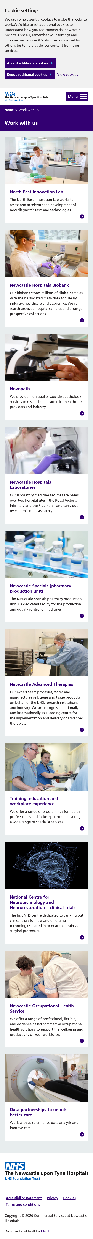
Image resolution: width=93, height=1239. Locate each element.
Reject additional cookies (27, 74)
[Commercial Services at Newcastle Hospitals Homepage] (46, 1171)
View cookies (67, 74)
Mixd (45, 1231)
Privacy (52, 1198)
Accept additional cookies (27, 63)
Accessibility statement (24, 1198)
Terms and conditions (23, 1204)
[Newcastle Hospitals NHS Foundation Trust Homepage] (26, 96)
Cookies (69, 1198)
